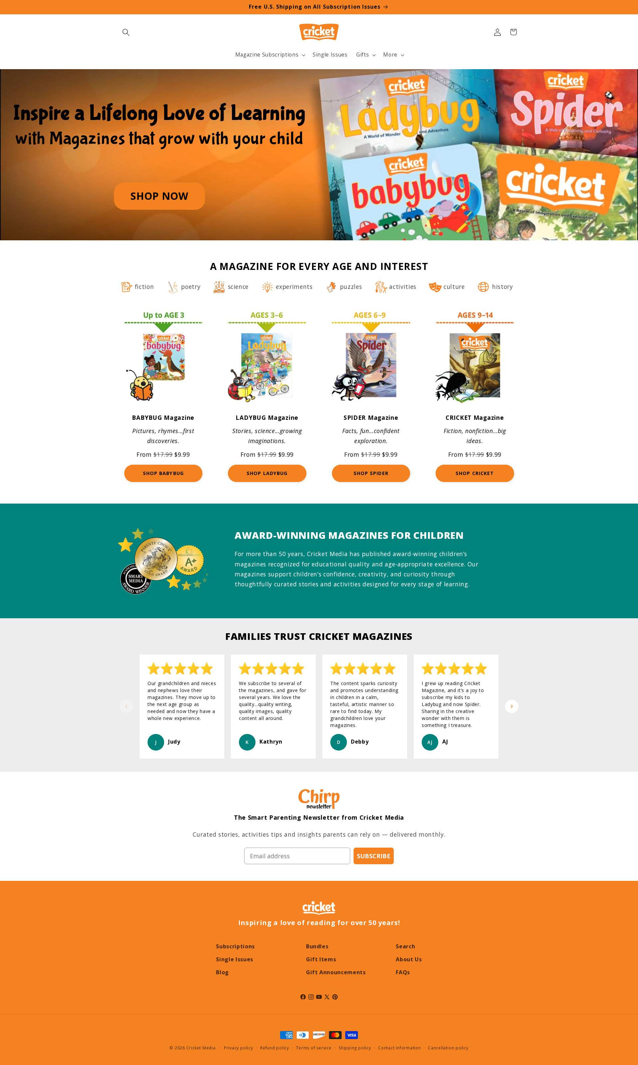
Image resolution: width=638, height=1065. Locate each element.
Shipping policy (355, 1048)
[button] (126, 32)
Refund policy (274, 1048)
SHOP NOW (159, 196)
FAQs (403, 972)
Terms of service (313, 1048)
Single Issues (234, 959)
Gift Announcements (336, 972)
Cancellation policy (448, 1048)
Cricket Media (201, 1048)
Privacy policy (238, 1048)
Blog (222, 972)
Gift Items (321, 959)
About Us (409, 959)
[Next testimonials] (511, 706)
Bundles (317, 946)
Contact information (399, 1048)
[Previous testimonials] (126, 706)
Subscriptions (235, 946)
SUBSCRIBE (373, 856)
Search (405, 946)
